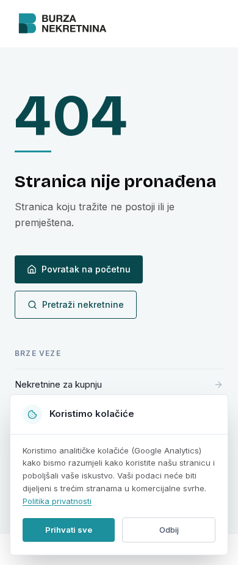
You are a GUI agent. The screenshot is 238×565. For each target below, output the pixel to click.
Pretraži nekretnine (83, 304)
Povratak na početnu (86, 269)
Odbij (169, 530)
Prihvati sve (68, 530)
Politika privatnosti (57, 501)
